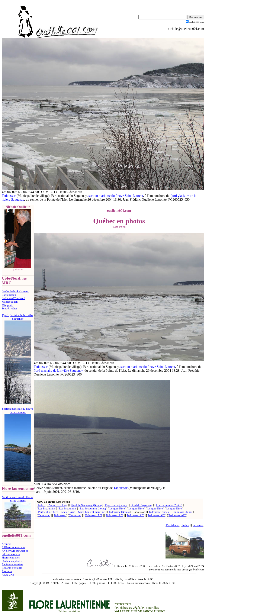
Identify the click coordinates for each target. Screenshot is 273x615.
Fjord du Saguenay (116, 505)
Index (41, 505)
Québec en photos (12, 561)
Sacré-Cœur (68, 511)
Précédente (172, 525)
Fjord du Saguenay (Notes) (86, 505)
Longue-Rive (117, 508)
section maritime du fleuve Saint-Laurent (116, 195)
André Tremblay (57, 505)
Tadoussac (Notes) (119, 511)
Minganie (7, 305)
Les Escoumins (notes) (93, 508)
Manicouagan (10, 301)
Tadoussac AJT (93, 515)
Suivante (198, 525)
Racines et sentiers (12, 564)
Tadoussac (9, 195)
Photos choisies (11, 557)
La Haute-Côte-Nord (13, 298)
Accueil (6, 543)
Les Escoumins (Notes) (169, 505)
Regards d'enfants (12, 567)
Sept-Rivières (9, 308)
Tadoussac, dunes (159, 511)
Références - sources (13, 547)
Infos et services (11, 554)
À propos (7, 571)
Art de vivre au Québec (15, 550)
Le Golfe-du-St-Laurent (15, 291)
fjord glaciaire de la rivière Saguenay (58, 370)
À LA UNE (8, 574)
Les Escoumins (46, 508)
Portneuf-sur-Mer (48, 511)
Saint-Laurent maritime (91, 511)
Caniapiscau (9, 294)
